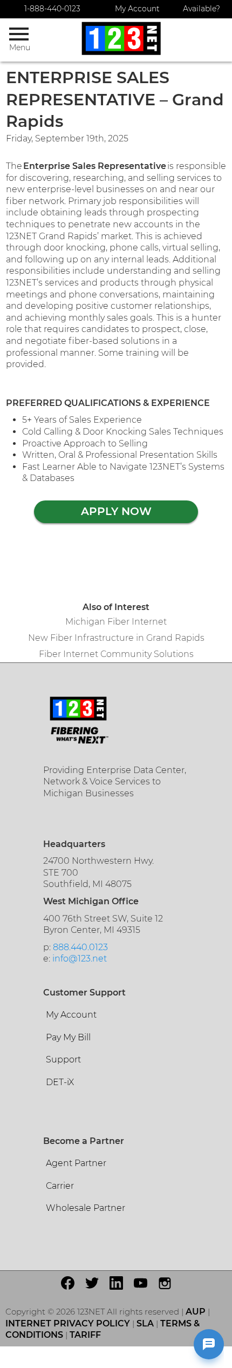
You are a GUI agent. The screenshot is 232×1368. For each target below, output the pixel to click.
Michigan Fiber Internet (116, 622)
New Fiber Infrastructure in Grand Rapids (116, 638)
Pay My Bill (68, 1037)
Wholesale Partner (85, 1208)
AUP (196, 1311)
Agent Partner (76, 1163)
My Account (137, 8)
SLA (145, 1323)
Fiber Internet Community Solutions (116, 654)
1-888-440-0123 (52, 8)
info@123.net (79, 958)
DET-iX (60, 1082)
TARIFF (85, 1335)
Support (63, 1059)
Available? (201, 8)
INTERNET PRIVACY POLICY (67, 1323)
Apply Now (116, 511)
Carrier (60, 1186)
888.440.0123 (80, 947)
